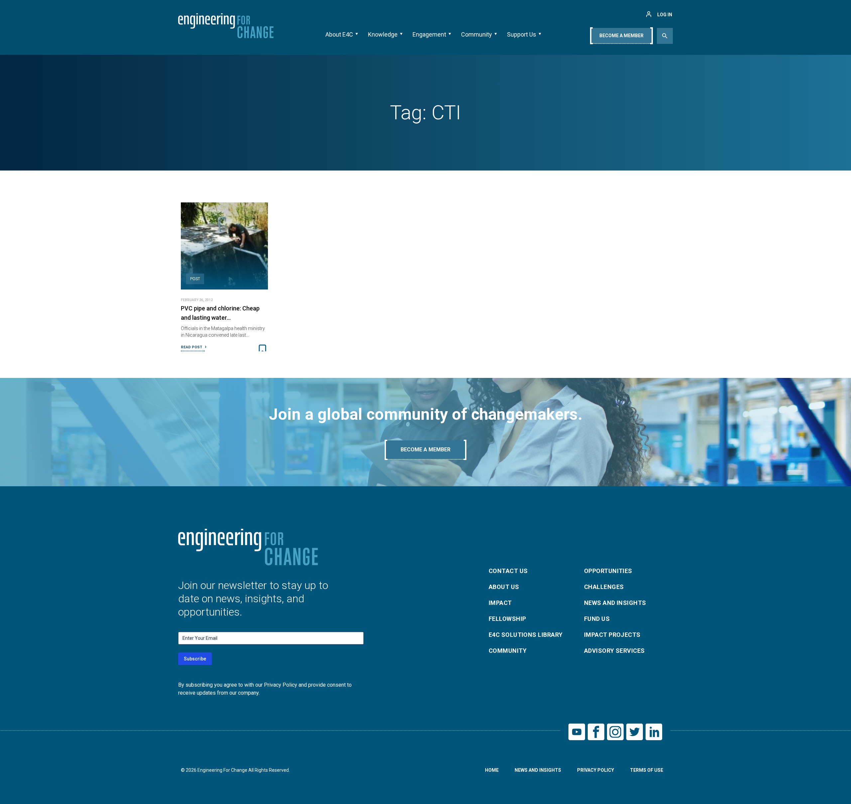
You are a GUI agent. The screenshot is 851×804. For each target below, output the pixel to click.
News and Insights (615, 602)
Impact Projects (612, 634)
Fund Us (597, 618)
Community (476, 34)
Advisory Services (614, 650)
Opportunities (608, 570)
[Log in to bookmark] (262, 349)
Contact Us (508, 570)
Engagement (429, 34)
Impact (500, 602)
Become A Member (621, 35)
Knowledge (383, 34)
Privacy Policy (595, 770)
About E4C (339, 34)
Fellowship (507, 618)
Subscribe (195, 658)
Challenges (604, 586)
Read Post (192, 347)
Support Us (521, 34)
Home (492, 770)
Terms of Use (646, 770)
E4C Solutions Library (525, 634)
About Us (504, 586)
